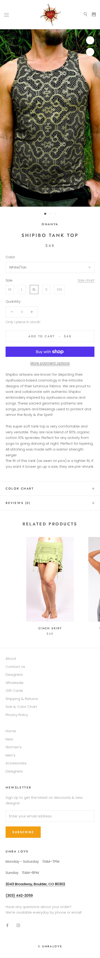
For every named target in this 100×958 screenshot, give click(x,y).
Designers (14, 674)
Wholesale (14, 682)
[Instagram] (18, 925)
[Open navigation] (6, 15)
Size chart (86, 280)
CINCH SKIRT (50, 628)
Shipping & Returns (22, 698)
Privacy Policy (17, 714)
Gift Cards (14, 690)
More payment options (50, 363)
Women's (14, 747)
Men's (10, 755)
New (9, 739)
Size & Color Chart (21, 706)
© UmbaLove (50, 946)
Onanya (50, 224)
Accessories (16, 763)
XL (34, 289)
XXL (59, 289)
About (11, 658)
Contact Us (15, 666)
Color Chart (20, 488)
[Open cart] (94, 14)
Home (11, 731)
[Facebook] (7, 925)
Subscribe (23, 832)
